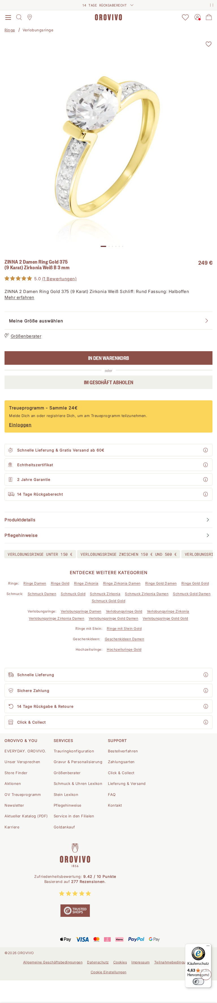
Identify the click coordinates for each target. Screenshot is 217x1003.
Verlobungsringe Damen (81, 611)
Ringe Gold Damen (161, 583)
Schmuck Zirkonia (105, 594)
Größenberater (26, 336)
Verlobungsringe (38, 30)
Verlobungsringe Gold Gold (165, 618)
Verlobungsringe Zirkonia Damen (56, 618)
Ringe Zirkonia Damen (122, 583)
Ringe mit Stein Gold (124, 628)
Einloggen (20, 424)
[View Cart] (208, 17)
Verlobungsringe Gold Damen (113, 618)
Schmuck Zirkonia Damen (146, 594)
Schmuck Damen (42, 594)
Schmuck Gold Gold (108, 601)
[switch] (198, 981)
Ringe (10, 30)
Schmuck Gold (73, 594)
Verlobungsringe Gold (124, 611)
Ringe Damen (34, 583)
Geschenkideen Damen (124, 639)
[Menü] (208, 947)
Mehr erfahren (19, 297)
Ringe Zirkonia (86, 583)
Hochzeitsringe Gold (124, 649)
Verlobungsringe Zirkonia (168, 611)
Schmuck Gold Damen (192, 594)
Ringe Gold (60, 583)
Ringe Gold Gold (195, 583)
